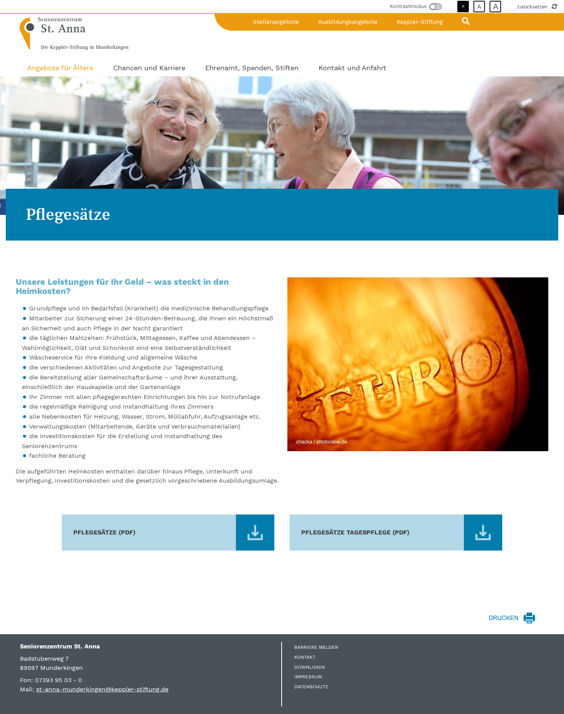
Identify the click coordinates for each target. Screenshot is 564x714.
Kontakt (304, 657)
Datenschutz (311, 686)
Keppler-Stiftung (420, 21)
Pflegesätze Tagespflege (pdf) (355, 532)
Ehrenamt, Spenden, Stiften (251, 68)
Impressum (308, 676)
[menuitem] (60, 67)
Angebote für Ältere (60, 68)
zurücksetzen (533, 6)
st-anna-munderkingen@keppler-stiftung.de (102, 689)
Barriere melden (316, 647)
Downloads (309, 667)
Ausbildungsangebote (348, 21)
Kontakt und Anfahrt (352, 68)
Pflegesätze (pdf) (104, 532)
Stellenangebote (276, 21)
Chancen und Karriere (149, 68)
